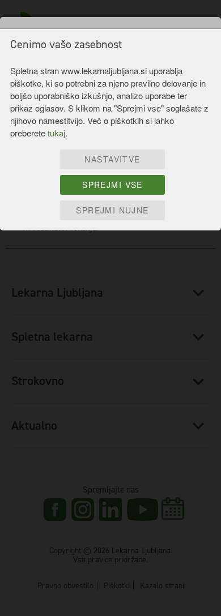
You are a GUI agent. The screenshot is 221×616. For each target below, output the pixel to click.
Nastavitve (112, 159)
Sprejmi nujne (112, 210)
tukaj (56, 133)
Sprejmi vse (112, 184)
